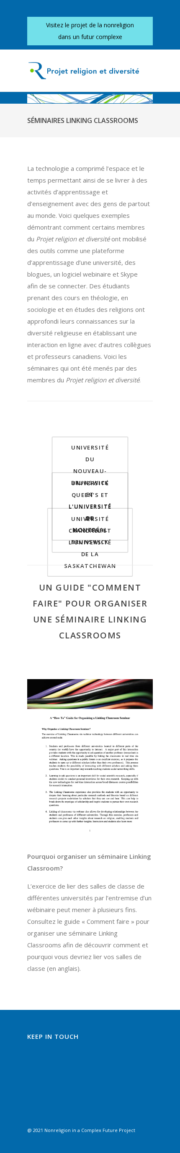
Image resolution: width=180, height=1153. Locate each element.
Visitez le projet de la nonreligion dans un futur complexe (90, 31)
